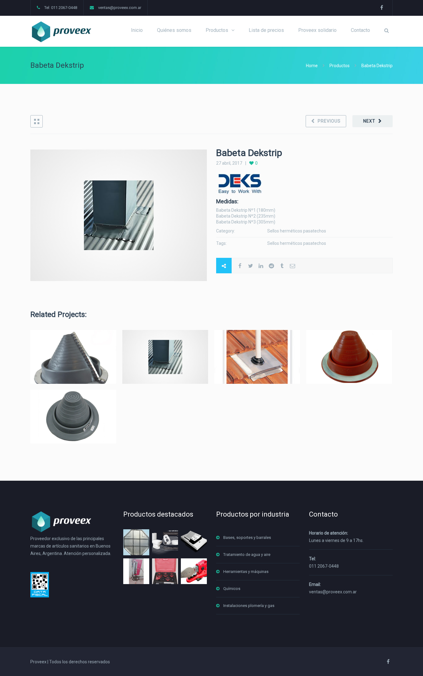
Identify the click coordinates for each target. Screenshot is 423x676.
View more (73, 357)
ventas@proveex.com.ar (119, 7)
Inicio (137, 30)
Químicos (231, 588)
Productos (217, 30)
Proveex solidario (317, 30)
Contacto (360, 30)
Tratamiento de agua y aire (246, 554)
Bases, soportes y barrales (247, 537)
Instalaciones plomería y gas (248, 605)
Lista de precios (266, 30)
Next (369, 121)
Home (312, 65)
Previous (329, 121)
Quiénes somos (174, 30)
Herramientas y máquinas (245, 571)
